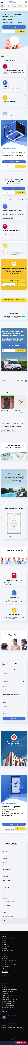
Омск (4, 909)
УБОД (3, 968)
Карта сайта (4, 1011)
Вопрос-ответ (5, 993)
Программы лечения (6, 966)
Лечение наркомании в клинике (9, 964)
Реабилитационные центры (8, 938)
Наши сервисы (5, 946)
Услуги (4, 686)
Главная (2, 55)
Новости (4, 942)
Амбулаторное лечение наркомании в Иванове (7, 55)
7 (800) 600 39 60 (21, 1042)
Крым (4, 891)
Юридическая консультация (8, 1005)
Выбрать (6, 673)
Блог (3, 1009)
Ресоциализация (6, 987)
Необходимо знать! (6, 1003)
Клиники (4, 940)
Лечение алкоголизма (7, 979)
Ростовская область (8, 916)
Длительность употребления (11, 694)
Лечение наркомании (7, 962)
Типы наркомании (6, 997)
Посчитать (14, 718)
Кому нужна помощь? (9, 670)
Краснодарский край (8, 883)
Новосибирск (6, 905)
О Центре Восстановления (7, 950)
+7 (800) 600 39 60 (14, 161)
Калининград (6, 880)
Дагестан (5, 866)
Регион (4, 702)
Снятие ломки (5, 958)
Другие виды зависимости (8, 981)
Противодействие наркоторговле (9, 989)
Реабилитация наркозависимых (9, 960)
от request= (16, 1039)
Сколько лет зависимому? (10, 678)
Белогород (5, 851)
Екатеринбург (6, 869)
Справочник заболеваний (7, 1007)
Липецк (5, 894)
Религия (4, 985)
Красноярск (6, 887)
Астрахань (5, 848)
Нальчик (5, 898)
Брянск (4, 855)
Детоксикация (5, 956)
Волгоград (5, 858)
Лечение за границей (12, 480)
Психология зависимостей (8, 1001)
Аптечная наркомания (7, 995)
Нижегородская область (9, 901)
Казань (4, 873)
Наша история (5, 948)
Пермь (4, 912)
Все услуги (5, 971)
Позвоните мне (20, 31)
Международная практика (7, 991)
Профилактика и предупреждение (9, 999)
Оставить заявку (6, 218)
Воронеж (5, 862)
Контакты (4, 944)
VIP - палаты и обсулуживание (12, 477)
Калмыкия (5, 876)
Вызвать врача (13, 27)
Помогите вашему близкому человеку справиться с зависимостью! (14, 300)
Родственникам (5, 983)
